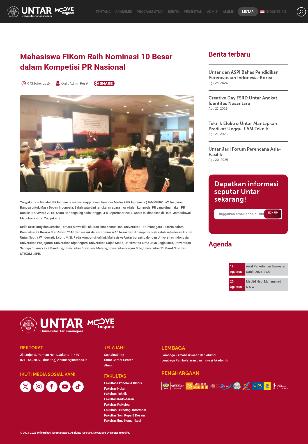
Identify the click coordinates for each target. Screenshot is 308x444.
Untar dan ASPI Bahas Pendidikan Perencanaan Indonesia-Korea (243, 74)
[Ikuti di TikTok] (78, 386)
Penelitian (193, 12)
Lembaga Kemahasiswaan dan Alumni (188, 355)
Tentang (103, 12)
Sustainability (114, 355)
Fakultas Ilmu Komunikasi (122, 420)
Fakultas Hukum (115, 388)
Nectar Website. (120, 432)
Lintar (248, 12)
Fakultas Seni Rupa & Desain (124, 415)
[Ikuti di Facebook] (51, 386)
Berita (173, 12)
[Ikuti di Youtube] (65, 386)
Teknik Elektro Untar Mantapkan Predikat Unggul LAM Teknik (243, 126)
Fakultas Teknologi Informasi (125, 410)
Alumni (229, 12)
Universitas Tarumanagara (53, 432)
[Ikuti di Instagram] (38, 386)
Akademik (123, 12)
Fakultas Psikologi (117, 404)
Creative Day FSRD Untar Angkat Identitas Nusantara (243, 100)
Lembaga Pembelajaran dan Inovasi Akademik (194, 360)
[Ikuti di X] (25, 386)
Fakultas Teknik (115, 394)
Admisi (212, 12)
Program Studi (150, 12)
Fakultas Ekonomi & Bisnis (123, 383)
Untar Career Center (118, 360)
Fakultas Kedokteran (119, 399)
